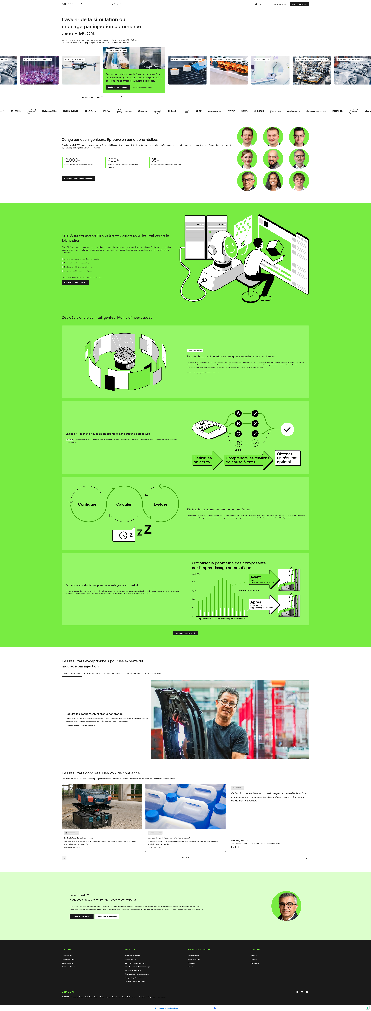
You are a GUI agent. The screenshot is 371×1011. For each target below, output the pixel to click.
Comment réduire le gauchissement (79, 725)
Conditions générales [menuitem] (119, 997)
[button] (99, 3)
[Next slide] (307, 858)
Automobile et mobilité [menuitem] (132, 955)
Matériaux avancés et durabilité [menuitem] (135, 981)
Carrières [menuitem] (254, 959)
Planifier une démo (279, 4)
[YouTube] (302, 992)
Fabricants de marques (112, 673)
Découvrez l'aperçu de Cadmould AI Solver (203, 373)
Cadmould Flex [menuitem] (66, 955)
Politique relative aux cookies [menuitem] (156, 997)
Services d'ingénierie (133, 673)
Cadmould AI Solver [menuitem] (68, 959)
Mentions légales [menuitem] (105, 997)
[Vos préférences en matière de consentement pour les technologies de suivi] (367, 1007)
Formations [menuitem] (191, 963)
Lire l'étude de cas (71, 848)
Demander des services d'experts (78, 178)
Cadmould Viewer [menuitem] (67, 963)
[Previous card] (64, 97)
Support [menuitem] (190, 966)
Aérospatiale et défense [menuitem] (133, 970)
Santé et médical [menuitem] (130, 959)
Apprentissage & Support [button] (112, 4)
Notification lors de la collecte (166, 1008)
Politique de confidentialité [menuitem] (136, 997)
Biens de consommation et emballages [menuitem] (138, 966)
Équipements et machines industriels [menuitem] (137, 974)
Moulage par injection (72, 673)
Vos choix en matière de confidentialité (196, 1008)
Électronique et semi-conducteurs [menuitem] (136, 963)
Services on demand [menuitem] (68, 966)
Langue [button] (260, 4)
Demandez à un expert (107, 916)
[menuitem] (83, 4)
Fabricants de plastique (153, 673)
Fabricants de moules (92, 673)
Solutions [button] (83, 4)
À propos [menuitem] (254, 955)
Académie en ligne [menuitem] (194, 959)
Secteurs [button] (95, 4)
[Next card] (121, 97)
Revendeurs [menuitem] (255, 963)
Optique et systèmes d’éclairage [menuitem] (135, 978)
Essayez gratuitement (299, 4)
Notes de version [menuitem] (193, 955)
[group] (39, 70)
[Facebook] (307, 992)
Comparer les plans (184, 633)
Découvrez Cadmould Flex (75, 282)
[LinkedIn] (297, 992)
